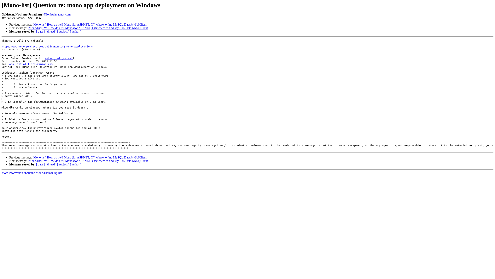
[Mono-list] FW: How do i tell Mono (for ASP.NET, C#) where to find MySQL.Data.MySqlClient (88, 28)
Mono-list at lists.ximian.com (30, 64)
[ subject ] (63, 31)
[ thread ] (50, 31)
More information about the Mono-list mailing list (32, 173)
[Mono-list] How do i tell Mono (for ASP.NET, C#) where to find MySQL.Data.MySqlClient (89, 24)
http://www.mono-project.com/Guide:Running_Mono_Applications (47, 46)
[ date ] (40, 31)
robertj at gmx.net (59, 58)
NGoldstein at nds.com (57, 14)
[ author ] (75, 31)
